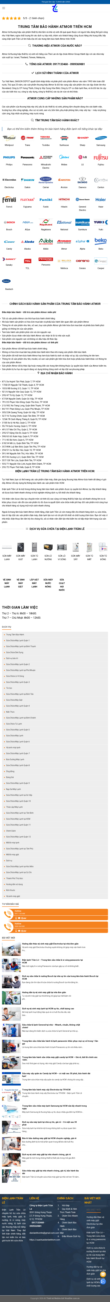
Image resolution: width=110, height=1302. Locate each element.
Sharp (82, 145)
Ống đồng (10, 771)
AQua (27, 229)
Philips (9, 164)
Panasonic (27, 164)
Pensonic (45, 265)
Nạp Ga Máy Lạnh (13, 789)
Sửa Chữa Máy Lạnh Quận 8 (18, 765)
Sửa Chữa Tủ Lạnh (14, 724)
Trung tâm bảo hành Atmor (45, 27)
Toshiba (46, 145)
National (64, 229)
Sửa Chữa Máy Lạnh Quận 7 (18, 753)
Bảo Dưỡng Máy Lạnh (15, 759)
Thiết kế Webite (53, 1298)
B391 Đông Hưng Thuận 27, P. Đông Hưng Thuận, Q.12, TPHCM (41, 1215)
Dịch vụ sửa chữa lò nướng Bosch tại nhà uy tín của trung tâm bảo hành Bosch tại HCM (96, 1255)
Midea (64, 164)
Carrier (46, 187)
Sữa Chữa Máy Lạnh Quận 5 (18, 730)
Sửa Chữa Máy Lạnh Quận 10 (18, 801)
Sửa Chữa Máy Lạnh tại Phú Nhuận (20, 670)
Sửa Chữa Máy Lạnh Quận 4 (18, 706)
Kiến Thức (10, 712)
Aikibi (45, 249)
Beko (100, 249)
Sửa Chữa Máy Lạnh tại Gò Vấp (19, 795)
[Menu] (3, 8)
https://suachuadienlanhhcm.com (45, 1240)
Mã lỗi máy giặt (12, 854)
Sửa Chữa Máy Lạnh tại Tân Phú (19, 849)
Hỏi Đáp (65, 1205)
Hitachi (64, 207)
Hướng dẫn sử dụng (14, 884)
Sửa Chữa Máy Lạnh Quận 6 (18, 742)
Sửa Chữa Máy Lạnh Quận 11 (18, 825)
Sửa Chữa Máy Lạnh (14, 736)
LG (82, 164)
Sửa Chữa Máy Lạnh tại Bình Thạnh (21, 646)
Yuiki (101, 229)
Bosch (9, 229)
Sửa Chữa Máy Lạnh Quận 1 (18, 640)
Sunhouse (64, 145)
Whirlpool (9, 145)
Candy (9, 249)
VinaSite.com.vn (72, 1298)
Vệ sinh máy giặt (13, 896)
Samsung (100, 145)
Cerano (82, 268)
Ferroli (9, 207)
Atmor (64, 249)
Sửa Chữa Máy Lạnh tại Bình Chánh (21, 718)
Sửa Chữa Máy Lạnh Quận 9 (18, 783)
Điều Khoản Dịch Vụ (70, 1236)
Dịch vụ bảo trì (12, 658)
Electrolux (9, 187)
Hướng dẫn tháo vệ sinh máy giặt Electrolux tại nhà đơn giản (95, 1222)
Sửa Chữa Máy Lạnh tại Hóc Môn (20, 866)
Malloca (64, 268)
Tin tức (9, 688)
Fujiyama (27, 207)
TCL (27, 268)
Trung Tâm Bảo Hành (15, 635)
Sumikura (82, 229)
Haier (100, 207)
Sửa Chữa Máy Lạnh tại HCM (18, 819)
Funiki (46, 207)
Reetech (9, 289)
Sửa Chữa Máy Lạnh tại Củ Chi (19, 872)
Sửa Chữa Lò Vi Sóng (15, 676)
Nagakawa (46, 229)
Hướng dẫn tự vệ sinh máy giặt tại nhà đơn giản (96, 1270)
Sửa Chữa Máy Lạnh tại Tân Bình (20, 813)
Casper (101, 268)
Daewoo (82, 187)
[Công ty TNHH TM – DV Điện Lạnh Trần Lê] (55, 8)
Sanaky (9, 265)
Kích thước (10, 890)
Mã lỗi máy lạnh (12, 843)
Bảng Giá (10, 777)
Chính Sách (11, 831)
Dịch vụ (9, 861)
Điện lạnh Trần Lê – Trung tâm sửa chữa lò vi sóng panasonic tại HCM (96, 1237)
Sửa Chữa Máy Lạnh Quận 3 (18, 682)
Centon (101, 187)
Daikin (27, 187)
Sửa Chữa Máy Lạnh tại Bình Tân (20, 694)
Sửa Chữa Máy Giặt (14, 700)
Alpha (82, 249)
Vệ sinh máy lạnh (13, 747)
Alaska (27, 249)
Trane (27, 145)
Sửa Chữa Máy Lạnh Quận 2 (18, 664)
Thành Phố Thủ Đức (14, 878)
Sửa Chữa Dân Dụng (14, 652)
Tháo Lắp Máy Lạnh (14, 807)
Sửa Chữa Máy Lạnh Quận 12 (18, 837)
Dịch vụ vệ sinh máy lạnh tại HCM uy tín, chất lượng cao (96, 1282)
